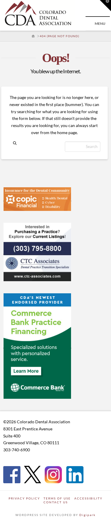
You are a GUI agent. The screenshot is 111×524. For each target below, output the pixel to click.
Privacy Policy (24, 498)
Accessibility (88, 498)
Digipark (87, 515)
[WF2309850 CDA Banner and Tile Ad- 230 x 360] (37, 345)
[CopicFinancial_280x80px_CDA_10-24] (37, 198)
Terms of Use (57, 498)
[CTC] (37, 251)
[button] (105, 5)
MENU (100, 23)
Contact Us (56, 502)
